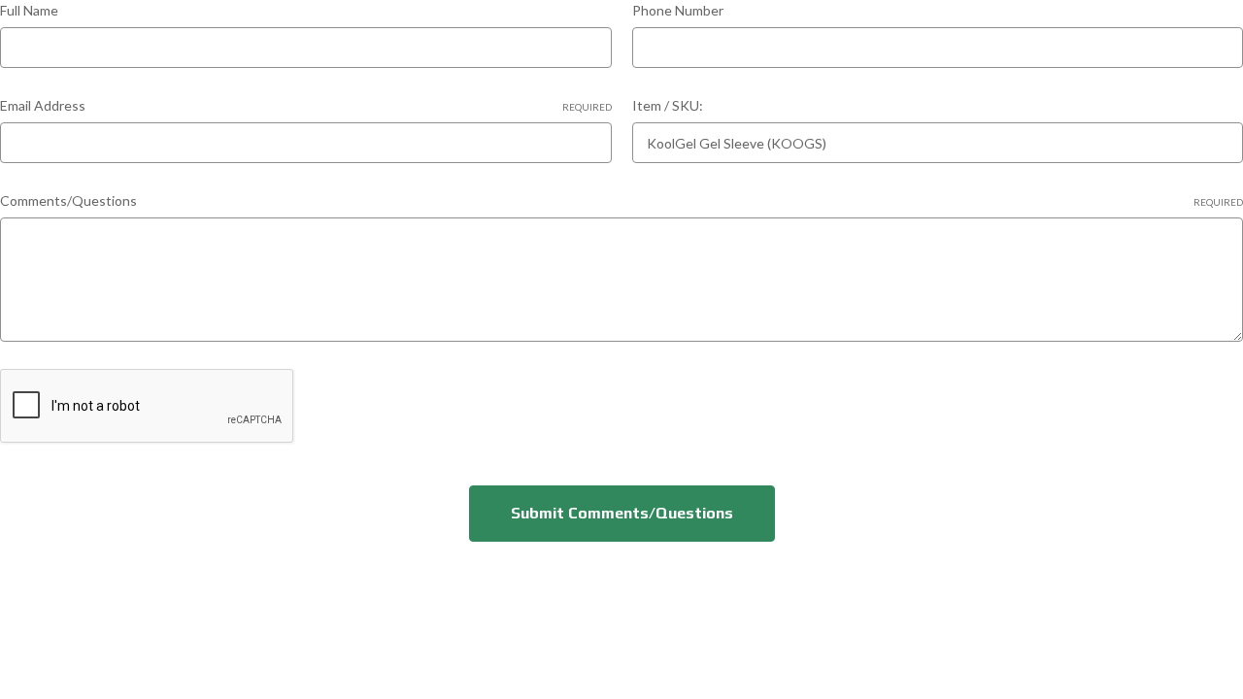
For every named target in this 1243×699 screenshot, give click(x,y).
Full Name (29, 10)
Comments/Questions (621, 200)
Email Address (306, 105)
